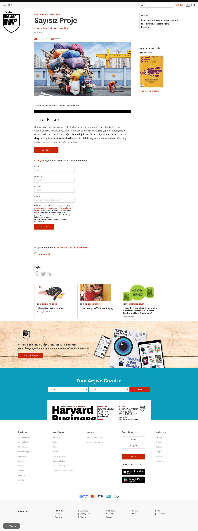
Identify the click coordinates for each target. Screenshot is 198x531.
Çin (158, 511)
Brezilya (135, 511)
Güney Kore (111, 514)
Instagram (160, 461)
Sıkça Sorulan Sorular (95, 442)
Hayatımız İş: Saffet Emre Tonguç (96, 308)
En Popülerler (23, 442)
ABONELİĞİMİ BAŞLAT (30, 356)
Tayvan (109, 517)
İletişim (55, 442)
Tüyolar (21, 470)
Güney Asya (85, 514)
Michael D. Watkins (58, 28)
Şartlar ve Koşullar (60, 456)
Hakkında (56, 437)
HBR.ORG (58, 511)
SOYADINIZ (38, 176)
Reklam (56, 452)
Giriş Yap (133, 446)
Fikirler (21, 466)
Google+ (159, 452)
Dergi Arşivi (22, 456)
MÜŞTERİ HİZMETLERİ (136, 304)
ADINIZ (37, 166)
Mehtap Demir (85, 312)
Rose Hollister (41, 28)
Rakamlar (22, 475)
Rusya (83, 517)
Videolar (21, 480)
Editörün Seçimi (24, 452)
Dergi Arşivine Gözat (149, 91)
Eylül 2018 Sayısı (145, 52)
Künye (55, 447)
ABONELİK (180, 5)
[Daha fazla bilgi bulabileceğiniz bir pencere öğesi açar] (11, 526)
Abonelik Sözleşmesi (60, 466)
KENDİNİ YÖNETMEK (49, 304)
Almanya (84, 511)
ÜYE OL (44, 226)
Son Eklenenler (24, 437)
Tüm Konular (23, 447)
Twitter (158, 442)
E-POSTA (37, 186)
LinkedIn (159, 447)
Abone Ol (46, 150)
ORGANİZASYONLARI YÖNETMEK (47, 14)
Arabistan (110, 511)
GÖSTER (140, 389)
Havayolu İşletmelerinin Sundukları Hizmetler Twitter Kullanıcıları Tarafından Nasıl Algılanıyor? (140, 311)
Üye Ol (133, 439)
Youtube (159, 456)
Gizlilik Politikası (48, 208)
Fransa (57, 514)
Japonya (161, 514)
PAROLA (37, 196)
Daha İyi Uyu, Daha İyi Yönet (51, 308)
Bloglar (21, 461)
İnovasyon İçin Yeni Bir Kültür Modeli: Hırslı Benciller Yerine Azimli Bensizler (159, 24)
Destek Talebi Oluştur (95, 437)
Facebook (159, 437)
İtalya (134, 514)
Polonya (58, 517)
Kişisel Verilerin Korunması (63, 470)
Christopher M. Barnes (45, 312)
